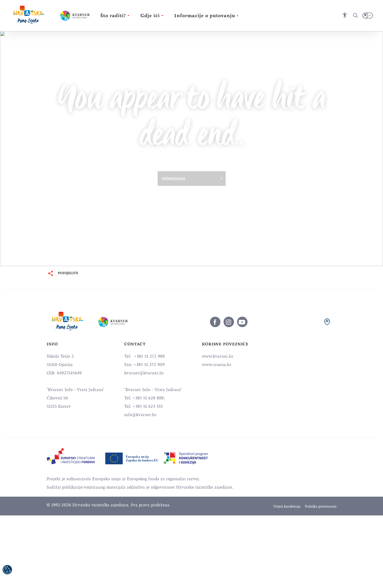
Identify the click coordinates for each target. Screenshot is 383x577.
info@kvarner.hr (140, 414)
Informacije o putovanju (204, 16)
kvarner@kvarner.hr (144, 373)
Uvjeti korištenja (287, 506)
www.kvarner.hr (217, 356)
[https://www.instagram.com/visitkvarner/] (229, 322)
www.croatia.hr (216, 364)
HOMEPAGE (174, 178)
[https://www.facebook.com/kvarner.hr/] (215, 322)
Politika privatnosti (320, 506)
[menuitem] (71, 456)
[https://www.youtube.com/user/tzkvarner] (242, 322)
